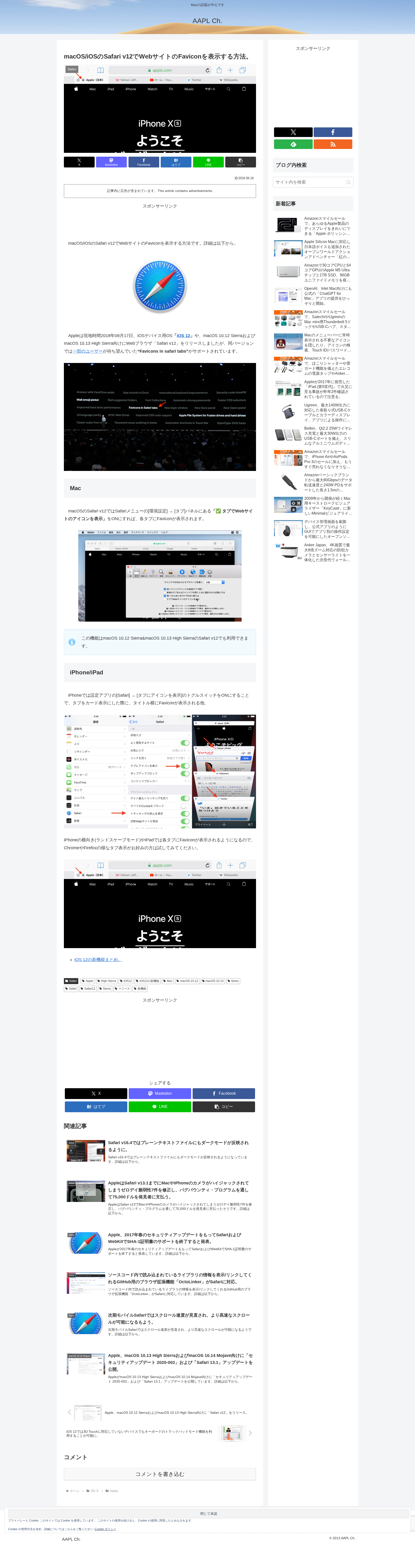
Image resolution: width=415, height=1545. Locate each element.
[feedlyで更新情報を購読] (293, 144)
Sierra (107, 988)
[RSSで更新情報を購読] (333, 144)
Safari (73, 981)
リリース (124, 988)
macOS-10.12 (189, 981)
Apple (89, 981)
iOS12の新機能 (149, 981)
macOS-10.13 (215, 981)
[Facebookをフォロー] (333, 132)
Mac (169, 981)
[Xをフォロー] (293, 132)
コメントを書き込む (160, 1474)
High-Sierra (108, 981)
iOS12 (128, 981)
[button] (240, 162)
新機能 (142, 988)
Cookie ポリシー (105, 1529)
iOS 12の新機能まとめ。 (98, 959)
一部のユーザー (88, 351)
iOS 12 (183, 335)
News (235, 981)
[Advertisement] (160, 221)
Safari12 (89, 988)
